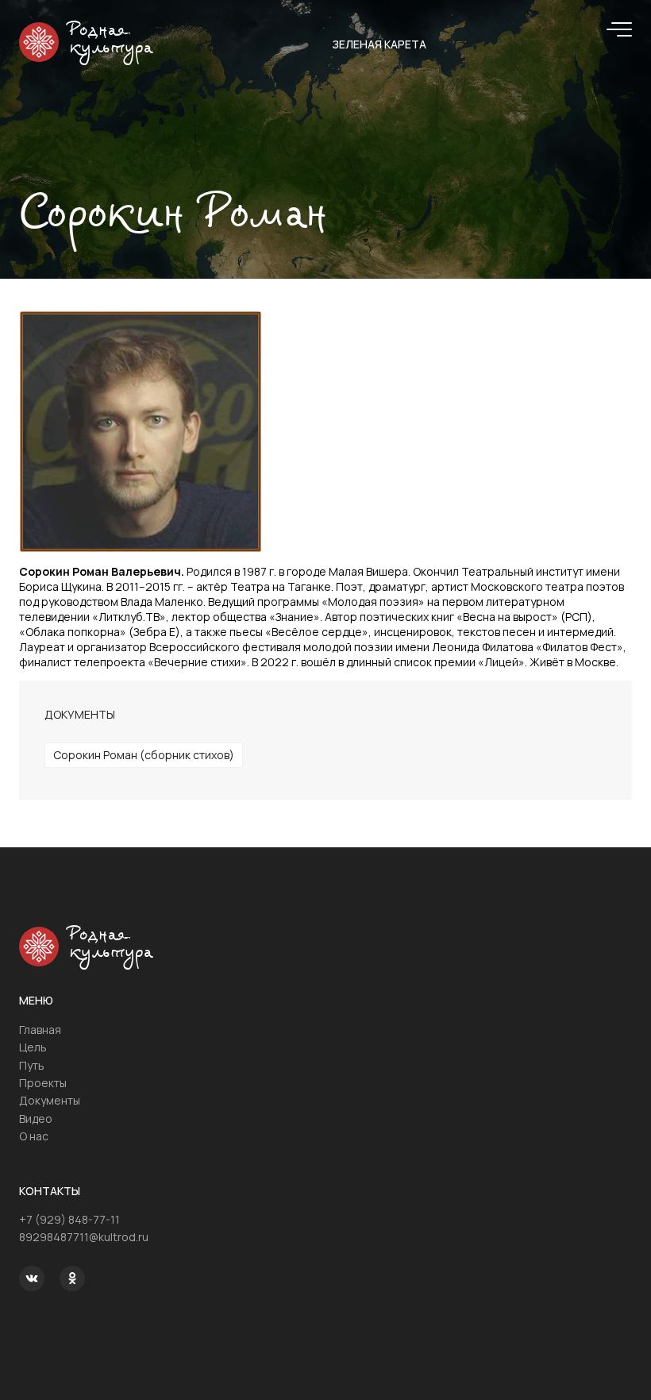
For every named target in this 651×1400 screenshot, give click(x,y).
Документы (49, 1100)
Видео (35, 1118)
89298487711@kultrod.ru (83, 1236)
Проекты (43, 1082)
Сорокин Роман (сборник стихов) (143, 754)
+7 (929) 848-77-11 (69, 1219)
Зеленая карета (379, 44)
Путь (31, 1065)
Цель (33, 1047)
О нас (33, 1136)
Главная (40, 1029)
